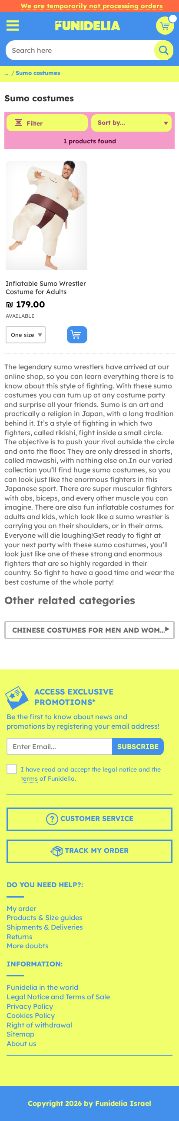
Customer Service (95, 818)
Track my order (96, 850)
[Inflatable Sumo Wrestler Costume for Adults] (46, 216)
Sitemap (20, 1034)
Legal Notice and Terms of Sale (58, 996)
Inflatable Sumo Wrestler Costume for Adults (46, 287)
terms (29, 778)
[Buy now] (77, 334)
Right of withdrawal (39, 1025)
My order (21, 908)
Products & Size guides (45, 917)
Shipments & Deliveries (45, 927)
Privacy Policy (30, 1006)
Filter (35, 123)
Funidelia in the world (42, 987)
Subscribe (138, 746)
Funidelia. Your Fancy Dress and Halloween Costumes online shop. (87, 25)
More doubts (28, 945)
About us (21, 1043)
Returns (20, 936)
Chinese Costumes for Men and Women (91, 630)
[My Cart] (165, 25)
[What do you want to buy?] (13, 25)
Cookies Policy (31, 1015)
